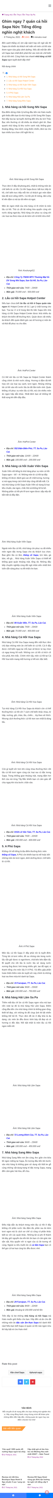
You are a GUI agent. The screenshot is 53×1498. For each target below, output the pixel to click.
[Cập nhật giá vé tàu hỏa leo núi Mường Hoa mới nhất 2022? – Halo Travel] (39, 1440)
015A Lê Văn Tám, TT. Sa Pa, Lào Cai (32, 832)
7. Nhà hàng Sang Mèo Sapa (18, 101)
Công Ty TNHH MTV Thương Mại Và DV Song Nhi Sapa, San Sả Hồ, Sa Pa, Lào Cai (27, 280)
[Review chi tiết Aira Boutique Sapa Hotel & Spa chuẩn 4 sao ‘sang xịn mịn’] (13, 1468)
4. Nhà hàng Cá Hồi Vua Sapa (19, 89)
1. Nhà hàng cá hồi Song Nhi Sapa (20, 77)
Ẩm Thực (17, 15)
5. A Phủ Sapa (12, 93)
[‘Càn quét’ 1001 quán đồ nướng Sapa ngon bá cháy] (13, 1440)
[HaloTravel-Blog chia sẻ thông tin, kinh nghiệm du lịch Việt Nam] (26, 6)
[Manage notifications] (47, 1492)
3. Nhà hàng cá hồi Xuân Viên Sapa (21, 85)
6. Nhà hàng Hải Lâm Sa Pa (18, 97)
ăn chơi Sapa (17, 1372)
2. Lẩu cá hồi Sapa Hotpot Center (20, 81)
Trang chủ (8, 15)
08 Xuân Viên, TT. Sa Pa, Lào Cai (30, 623)
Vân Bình (26, 1408)
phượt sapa (36, 1372)
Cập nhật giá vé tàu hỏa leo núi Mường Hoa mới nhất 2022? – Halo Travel (38, 1451)
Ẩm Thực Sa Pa (28, 15)
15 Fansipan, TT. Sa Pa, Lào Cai (29, 983)
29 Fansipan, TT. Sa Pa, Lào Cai (29, 1302)
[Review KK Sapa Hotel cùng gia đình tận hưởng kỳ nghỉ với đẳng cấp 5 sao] (39, 1468)
